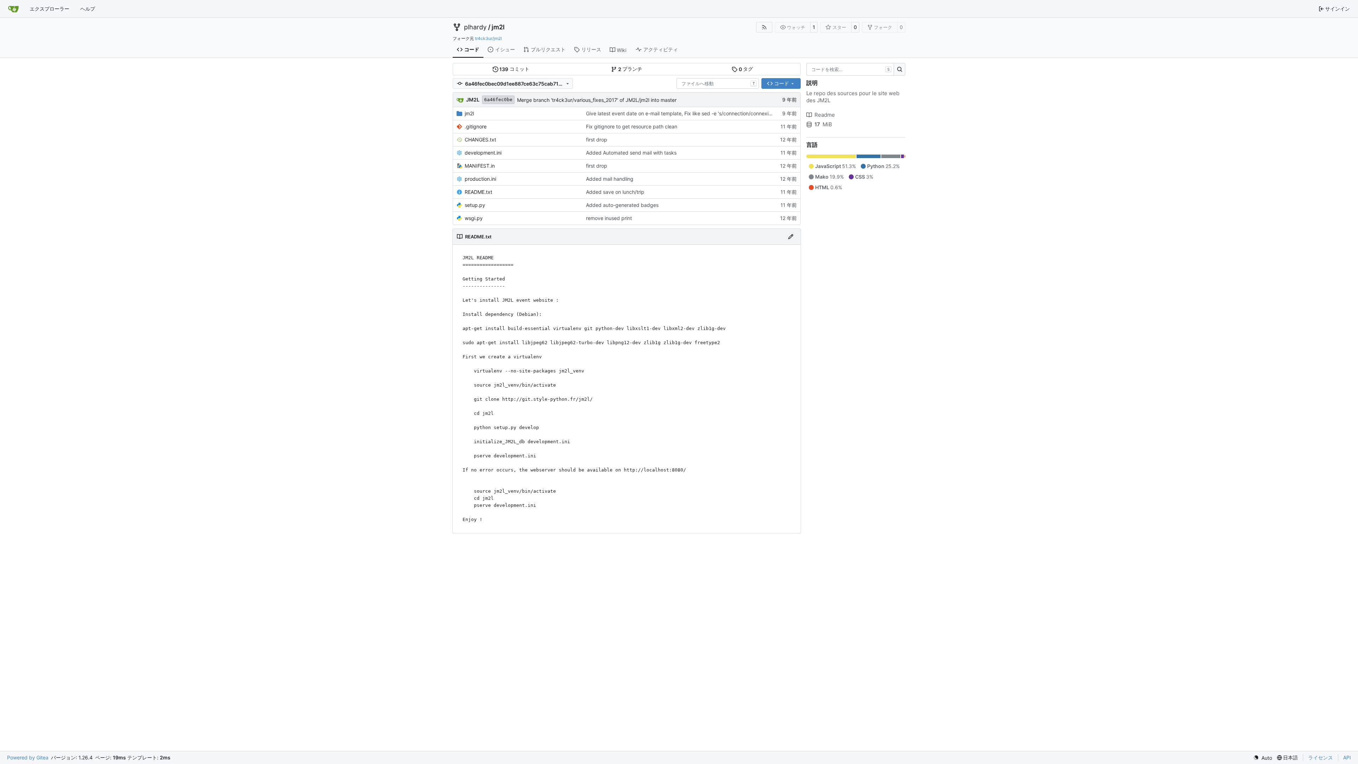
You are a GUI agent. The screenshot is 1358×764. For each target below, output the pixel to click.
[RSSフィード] (764, 27)
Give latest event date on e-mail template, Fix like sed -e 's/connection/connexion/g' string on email (700, 113)
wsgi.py (474, 218)
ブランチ (630, 69)
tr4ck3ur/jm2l (488, 38)
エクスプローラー (49, 9)
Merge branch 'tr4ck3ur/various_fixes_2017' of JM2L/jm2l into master (597, 100)
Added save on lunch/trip (615, 192)
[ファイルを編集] (790, 236)
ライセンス (1320, 757)
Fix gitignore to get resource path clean (631, 126)
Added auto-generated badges (622, 205)
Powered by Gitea (27, 757)
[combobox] (718, 83)
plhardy (475, 27)
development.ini (483, 153)
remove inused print (609, 218)
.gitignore (476, 126)
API (1347, 757)
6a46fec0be (498, 99)
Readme (824, 114)
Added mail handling (609, 179)
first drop (596, 140)
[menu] (1262, 758)
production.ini (480, 179)
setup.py (475, 205)
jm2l (498, 27)
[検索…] (899, 69)
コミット (514, 69)
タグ (746, 69)
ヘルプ (87, 9)
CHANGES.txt (480, 140)
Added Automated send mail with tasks (631, 153)
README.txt (478, 192)
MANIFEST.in (480, 166)
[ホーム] (13, 8)
